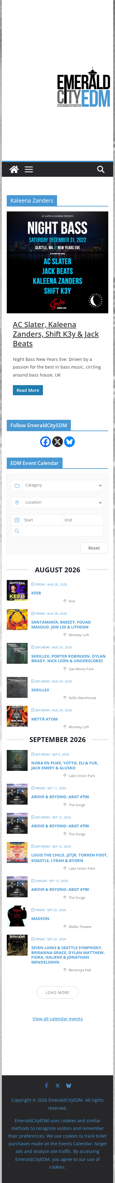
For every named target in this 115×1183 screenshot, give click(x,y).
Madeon (40, 918)
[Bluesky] (69, 441)
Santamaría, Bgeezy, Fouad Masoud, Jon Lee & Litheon (61, 624)
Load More (58, 992)
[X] (57, 441)
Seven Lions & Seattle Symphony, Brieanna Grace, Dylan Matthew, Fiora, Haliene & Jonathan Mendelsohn (68, 955)
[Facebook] (45, 441)
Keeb (36, 593)
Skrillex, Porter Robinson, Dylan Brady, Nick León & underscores (68, 658)
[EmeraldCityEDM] (14, 169)
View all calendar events (58, 1019)
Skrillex (40, 690)
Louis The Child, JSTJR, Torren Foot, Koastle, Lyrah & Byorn (69, 857)
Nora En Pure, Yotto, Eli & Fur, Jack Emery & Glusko (64, 765)
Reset (94, 548)
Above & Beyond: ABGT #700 (60, 796)
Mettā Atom (44, 719)
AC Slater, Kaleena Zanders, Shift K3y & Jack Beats (56, 333)
